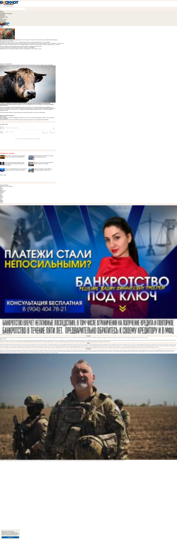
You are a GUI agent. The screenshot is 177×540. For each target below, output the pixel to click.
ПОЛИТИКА (2, 16)
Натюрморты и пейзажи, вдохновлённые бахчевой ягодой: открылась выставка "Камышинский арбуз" (107, 460)
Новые (1, 131)
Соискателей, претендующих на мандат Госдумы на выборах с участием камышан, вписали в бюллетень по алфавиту (53, 347)
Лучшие (7, 131)
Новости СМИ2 (3, 175)
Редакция (2, 27)
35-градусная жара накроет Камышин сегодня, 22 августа (100, 341)
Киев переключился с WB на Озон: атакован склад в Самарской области (76, 341)
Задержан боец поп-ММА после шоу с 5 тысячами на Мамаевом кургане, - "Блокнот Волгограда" (46, 341)
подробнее (10, 186)
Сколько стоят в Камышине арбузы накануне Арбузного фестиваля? (13, 350)
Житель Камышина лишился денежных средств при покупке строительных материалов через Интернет (19, 344)
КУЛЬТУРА (2, 12)
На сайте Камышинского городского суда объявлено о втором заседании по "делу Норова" (115, 340)
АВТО (7, 24)
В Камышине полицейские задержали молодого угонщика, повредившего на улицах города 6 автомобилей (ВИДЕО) (141, 350)
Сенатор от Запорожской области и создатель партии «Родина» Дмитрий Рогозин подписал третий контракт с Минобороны (23, 460)
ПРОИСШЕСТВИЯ (4, 17)
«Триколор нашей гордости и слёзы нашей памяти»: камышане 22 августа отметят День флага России (96, 351)
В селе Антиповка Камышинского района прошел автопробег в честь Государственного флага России (81, 340)
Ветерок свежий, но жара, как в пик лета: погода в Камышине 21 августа (146, 347)
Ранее (12, 131)
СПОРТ (1, 18)
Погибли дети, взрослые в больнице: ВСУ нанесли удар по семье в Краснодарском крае (17, 340)
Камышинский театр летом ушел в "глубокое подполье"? (110, 350)
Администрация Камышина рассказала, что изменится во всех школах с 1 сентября (48, 340)
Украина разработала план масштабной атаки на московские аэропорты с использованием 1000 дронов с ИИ (151, 340)
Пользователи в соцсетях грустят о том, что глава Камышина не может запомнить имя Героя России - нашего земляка (25, 42)
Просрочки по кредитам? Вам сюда (6, 334)
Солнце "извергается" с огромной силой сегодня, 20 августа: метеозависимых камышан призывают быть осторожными (57, 351)
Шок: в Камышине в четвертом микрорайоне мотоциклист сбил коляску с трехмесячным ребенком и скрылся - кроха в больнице (27, 117)
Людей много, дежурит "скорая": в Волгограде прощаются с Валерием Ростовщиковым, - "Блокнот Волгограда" (39, 352)
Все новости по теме (4, 41)
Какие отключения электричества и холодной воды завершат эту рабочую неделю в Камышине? (43, 350)
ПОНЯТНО (10, 537)
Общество (2, 63)
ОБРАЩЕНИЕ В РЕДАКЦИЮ (6, 13)
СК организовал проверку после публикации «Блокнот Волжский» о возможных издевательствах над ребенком (80, 350)
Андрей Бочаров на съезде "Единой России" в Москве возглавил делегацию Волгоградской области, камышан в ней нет (22, 337)
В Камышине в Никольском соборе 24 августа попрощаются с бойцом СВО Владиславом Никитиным (85, 344)
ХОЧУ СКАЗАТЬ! (3, 19)
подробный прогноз (4, 186)
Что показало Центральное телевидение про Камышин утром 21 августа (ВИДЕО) (52, 344)
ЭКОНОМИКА (3, 20)
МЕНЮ (1, 11)
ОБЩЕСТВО (2, 14)
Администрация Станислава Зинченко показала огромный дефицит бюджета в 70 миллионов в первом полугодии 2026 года (67, 460)
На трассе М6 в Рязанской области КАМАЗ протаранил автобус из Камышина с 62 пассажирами (20, 119)
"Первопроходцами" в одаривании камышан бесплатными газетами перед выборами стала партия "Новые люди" (135, 351)
